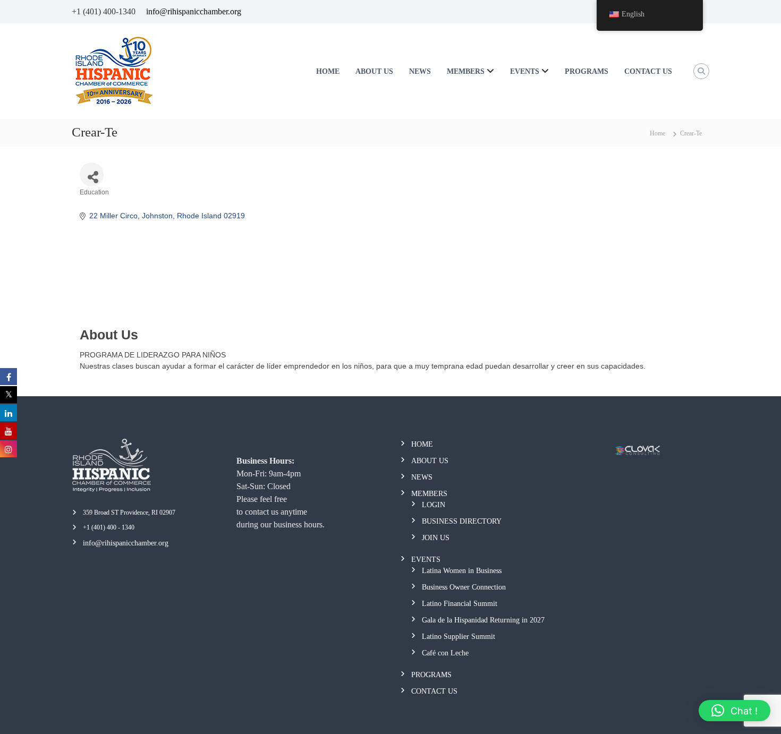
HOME (327, 71)
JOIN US (435, 538)
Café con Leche (445, 653)
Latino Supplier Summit (458, 637)
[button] (734, 710)
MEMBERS (466, 71)
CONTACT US (648, 71)
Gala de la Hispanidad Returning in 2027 (483, 620)
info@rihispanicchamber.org (193, 11)
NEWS (420, 71)
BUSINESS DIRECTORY (462, 521)
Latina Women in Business (462, 571)
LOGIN (433, 505)
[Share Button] (92, 174)
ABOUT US (374, 71)
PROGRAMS (586, 71)
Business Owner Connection (464, 587)
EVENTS (524, 71)
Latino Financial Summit (459, 604)
